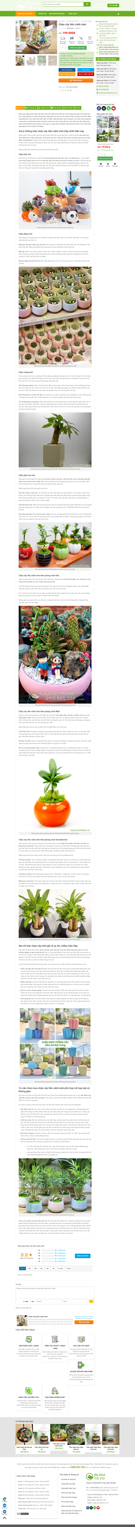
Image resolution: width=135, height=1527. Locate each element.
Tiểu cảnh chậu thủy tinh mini (93, 1448)
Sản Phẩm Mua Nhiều (56, 14)
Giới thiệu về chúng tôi (68, 1479)
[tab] (20, 108)
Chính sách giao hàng (68, 1493)
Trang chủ (42, 14)
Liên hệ (101, 166)
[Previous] (19, 37)
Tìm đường (4, 1501)
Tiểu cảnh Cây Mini (86, 21)
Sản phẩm (61, 21)
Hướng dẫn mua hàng (68, 1484)
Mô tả (21, 108)
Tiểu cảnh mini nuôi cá (42, 1448)
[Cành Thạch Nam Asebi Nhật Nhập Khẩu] (102, 122)
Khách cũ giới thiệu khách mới (108, 48)
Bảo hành (69, 108)
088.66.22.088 (100, 8)
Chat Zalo (4, 1507)
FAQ (78, 108)
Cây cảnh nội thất (68, 8)
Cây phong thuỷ (57, 8)
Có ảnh (69, 1268)
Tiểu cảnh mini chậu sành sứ (76, 1448)
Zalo (64, 62)
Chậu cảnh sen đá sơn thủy (24, 1448)
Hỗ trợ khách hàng (67, 1502)
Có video (60, 1268)
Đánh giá (115, 166)
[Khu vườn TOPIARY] (102, 135)
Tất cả (22, 1268)
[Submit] (87, 4)
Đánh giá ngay (82, 1256)
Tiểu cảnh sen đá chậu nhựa (59, 1445)
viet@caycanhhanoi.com (108, 93)
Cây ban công (47, 8)
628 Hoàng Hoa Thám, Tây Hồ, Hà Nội (105, 1494)
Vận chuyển (57, 108)
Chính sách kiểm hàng (68, 1506)
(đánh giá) (70, 28)
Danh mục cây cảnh (25, 14)
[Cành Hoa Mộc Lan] (113, 122)
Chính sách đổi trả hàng (69, 1497)
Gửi (91, 1301)
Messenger (4, 1514)
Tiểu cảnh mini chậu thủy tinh (111, 1448)
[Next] (54, 37)
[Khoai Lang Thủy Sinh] (113, 135)
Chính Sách (72, 14)
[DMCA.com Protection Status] (23, 1514)
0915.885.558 (104, 89)
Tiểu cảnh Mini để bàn (72, 21)
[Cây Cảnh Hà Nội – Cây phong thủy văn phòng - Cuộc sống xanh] (28, 5)
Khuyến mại (45, 108)
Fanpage (90, 60)
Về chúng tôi (31, 108)
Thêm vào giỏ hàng (77, 48)
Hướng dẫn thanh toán (68, 1488)
